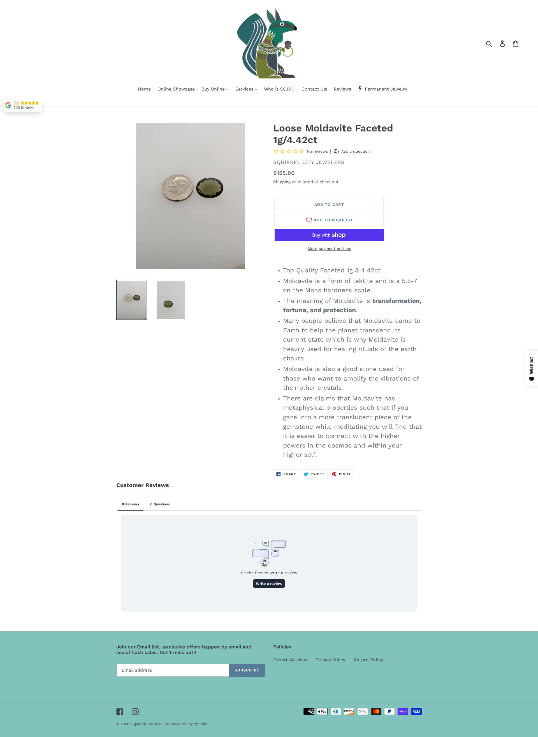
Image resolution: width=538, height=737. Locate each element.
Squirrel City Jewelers (150, 724)
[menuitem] (140, 89)
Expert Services (290, 659)
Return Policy (368, 659)
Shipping (282, 181)
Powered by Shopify (189, 724)
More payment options (329, 248)
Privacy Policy (330, 659)
